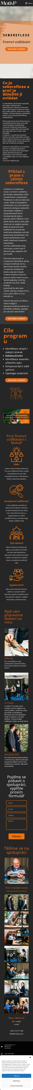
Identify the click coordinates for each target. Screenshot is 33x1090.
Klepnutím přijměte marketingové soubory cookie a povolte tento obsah (16, 416)
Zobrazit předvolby (16, 1086)
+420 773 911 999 (9, 1053)
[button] (30, 1057)
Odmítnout (16, 1081)
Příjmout (16, 1076)
